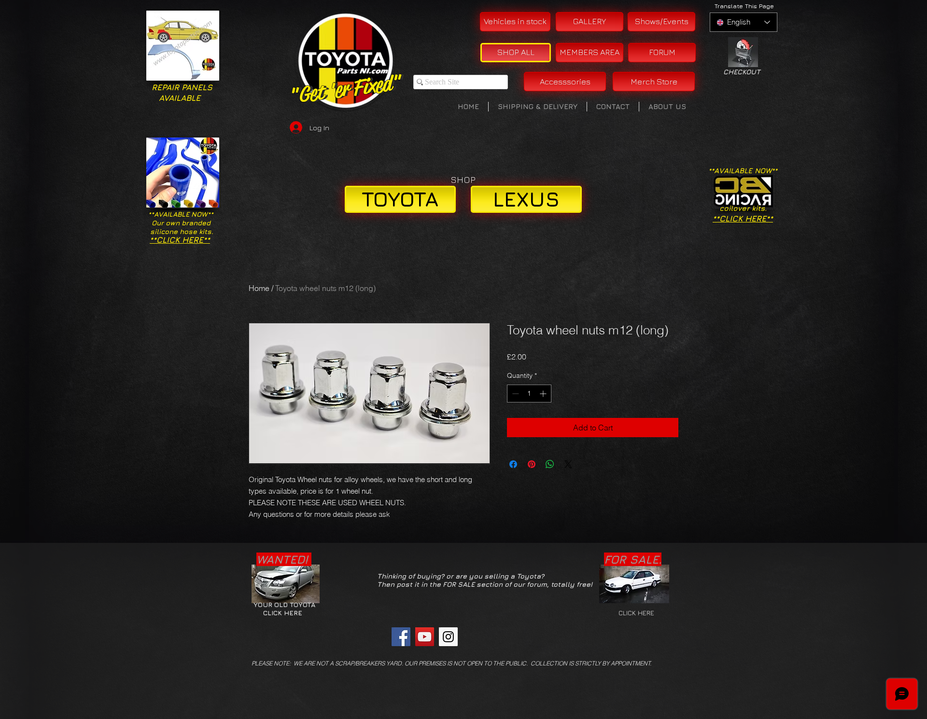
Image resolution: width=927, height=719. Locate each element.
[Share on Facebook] (513, 464)
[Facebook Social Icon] (401, 636)
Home (259, 288)
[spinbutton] (529, 393)
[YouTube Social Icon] (424, 636)
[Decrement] (514, 393)
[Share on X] (568, 464)
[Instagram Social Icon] (448, 636)
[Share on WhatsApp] (550, 464)
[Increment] (544, 393)
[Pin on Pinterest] (531, 464)
